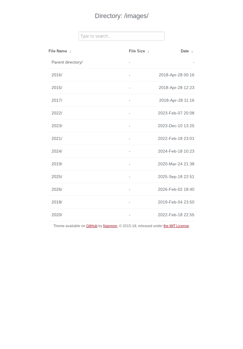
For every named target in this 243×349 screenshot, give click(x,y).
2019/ (57, 163)
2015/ (57, 87)
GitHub (91, 226)
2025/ (57, 176)
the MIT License (176, 226)
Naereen (110, 226)
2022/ (57, 113)
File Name (58, 51)
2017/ (57, 100)
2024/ (57, 151)
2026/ (57, 189)
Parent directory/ (67, 62)
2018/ (57, 202)
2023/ (57, 125)
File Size (137, 51)
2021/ (57, 138)
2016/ (57, 74)
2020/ (57, 214)
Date (185, 51)
